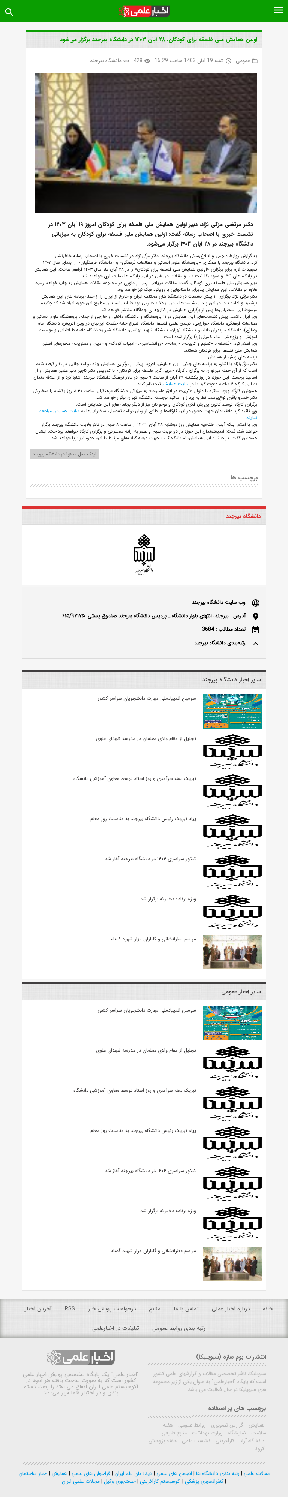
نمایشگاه (236, 1433)
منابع (154, 1308)
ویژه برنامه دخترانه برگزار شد (168, 899)
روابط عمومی (191, 1425)
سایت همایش (175, 384)
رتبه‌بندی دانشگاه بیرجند (220, 643)
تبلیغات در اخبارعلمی (115, 1328)
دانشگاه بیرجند (106, 61)
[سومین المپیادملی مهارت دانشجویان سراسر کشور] (232, 727)
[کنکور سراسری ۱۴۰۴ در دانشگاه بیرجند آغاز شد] (232, 887)
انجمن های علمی (173, 1473)
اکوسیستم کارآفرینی (159, 1481)
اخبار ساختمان (33, 1473)
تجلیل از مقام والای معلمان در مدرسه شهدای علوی (146, 739)
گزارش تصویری (226, 1425)
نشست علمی (195, 1441)
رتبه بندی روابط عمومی (179, 1328)
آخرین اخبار (38, 1308)
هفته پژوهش (162, 1441)
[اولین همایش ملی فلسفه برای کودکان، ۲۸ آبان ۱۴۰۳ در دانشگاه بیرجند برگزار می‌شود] (143, 144)
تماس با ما (186, 1308)
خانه (268, 1308)
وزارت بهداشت (206, 1433)
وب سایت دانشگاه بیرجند (219, 602)
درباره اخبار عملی (231, 1308)
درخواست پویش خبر (112, 1308)
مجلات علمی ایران (81, 1481)
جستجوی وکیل (119, 1481)
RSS (70, 1308)
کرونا (259, 1449)
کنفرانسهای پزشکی (203, 1481)
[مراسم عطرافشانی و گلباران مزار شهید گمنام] (232, 968)
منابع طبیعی (174, 1433)
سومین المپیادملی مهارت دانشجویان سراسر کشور (147, 698)
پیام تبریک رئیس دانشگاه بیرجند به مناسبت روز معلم (143, 819)
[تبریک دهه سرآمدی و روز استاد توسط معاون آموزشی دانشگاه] (232, 807)
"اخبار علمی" (125, 1374)
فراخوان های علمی (90, 1473)
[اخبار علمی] (144, 11)
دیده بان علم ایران (132, 1473)
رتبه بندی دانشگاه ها (217, 1473)
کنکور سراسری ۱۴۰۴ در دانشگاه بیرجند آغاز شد (150, 859)
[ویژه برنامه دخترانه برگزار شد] (232, 928)
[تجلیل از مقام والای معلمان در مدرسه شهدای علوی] (232, 767)
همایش (255, 1425)
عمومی (243, 61)
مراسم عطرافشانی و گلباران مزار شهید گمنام (153, 939)
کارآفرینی (224, 1441)
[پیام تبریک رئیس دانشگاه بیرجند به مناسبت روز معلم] (232, 847)
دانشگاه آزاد (251, 1441)
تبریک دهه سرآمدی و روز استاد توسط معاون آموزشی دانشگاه (135, 779)
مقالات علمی (256, 1473)
